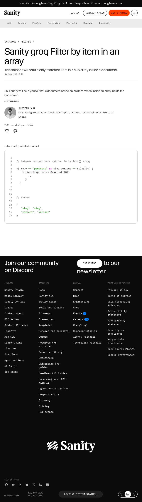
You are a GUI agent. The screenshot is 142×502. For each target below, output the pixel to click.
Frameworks (46, 319)
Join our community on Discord (31, 266)
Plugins (36, 23)
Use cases (11, 371)
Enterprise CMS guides (49, 365)
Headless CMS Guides (53, 373)
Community (105, 23)
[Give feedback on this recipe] (15, 130)
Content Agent (14, 313)
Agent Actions (14, 360)
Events (77, 313)
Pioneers (45, 313)
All (9, 23)
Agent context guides (53, 388)
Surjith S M (15, 74)
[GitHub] (6, 485)
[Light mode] (121, 494)
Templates (54, 23)
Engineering (81, 301)
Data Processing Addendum (119, 303)
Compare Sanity (49, 394)
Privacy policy (118, 290)
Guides (22, 23)
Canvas (8, 307)
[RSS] (41, 485)
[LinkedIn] (20, 485)
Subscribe (89, 263)
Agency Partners (84, 336)
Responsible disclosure (116, 341)
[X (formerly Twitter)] (34, 485)
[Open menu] (134, 13)
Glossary (45, 400)
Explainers (46, 357)
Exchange (10, 41)
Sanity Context (14, 301)
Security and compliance (116, 331)
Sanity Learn (48, 301)
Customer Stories (85, 331)
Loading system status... (82, 494)
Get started (119, 12)
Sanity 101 (46, 295)
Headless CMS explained (48, 344)
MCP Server (11, 319)
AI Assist (11, 366)
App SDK (9, 336)
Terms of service (119, 295)
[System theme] (128, 494)
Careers (78, 319)
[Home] (12, 13)
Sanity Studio (14, 290)
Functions (11, 354)
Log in (74, 12)
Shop (76, 307)
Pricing (44, 406)
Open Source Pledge (121, 349)
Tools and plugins (51, 307)
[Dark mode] (134, 494)
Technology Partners (87, 342)
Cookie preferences (121, 355)
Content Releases (16, 325)
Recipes (87, 23)
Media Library (14, 295)
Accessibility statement (117, 313)
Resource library (50, 352)
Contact (78, 290)
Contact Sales (95, 12)
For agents (46, 411)
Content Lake (13, 342)
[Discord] (47, 485)
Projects (71, 23)
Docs (42, 290)
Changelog (80, 325)
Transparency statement (116, 322)
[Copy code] (133, 154)
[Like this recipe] (7, 130)
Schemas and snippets (53, 331)
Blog (76, 295)
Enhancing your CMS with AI (52, 380)
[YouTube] (13, 485)
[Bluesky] (27, 485)
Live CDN (10, 348)
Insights (10, 331)
